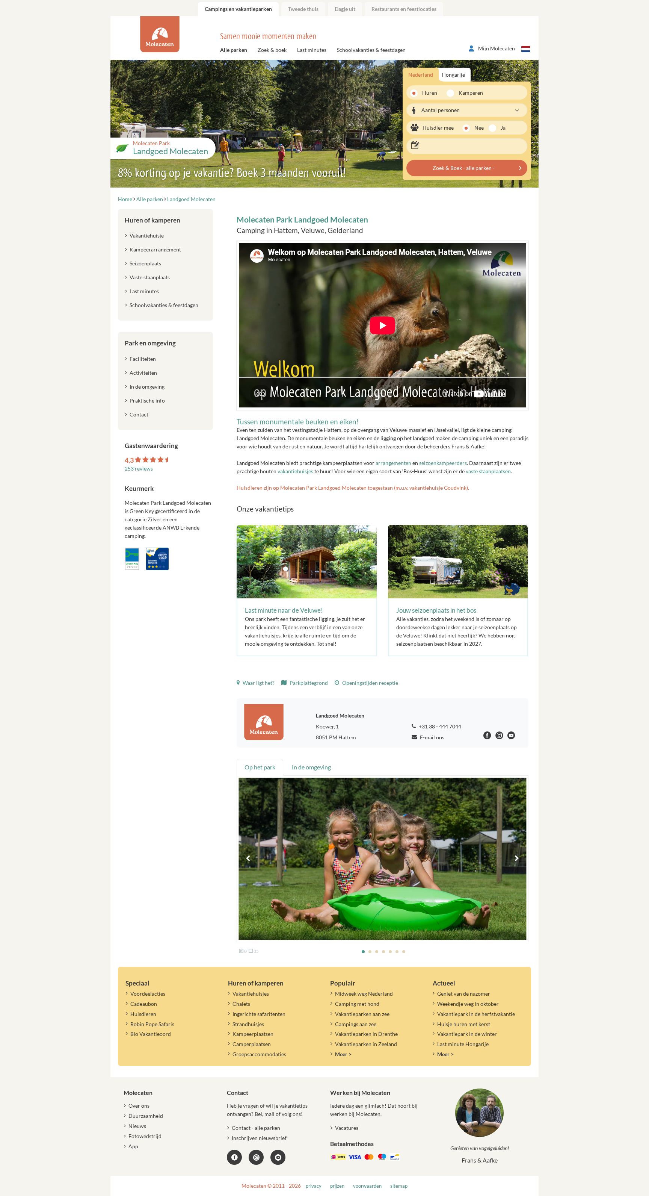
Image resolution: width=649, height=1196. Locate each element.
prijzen (337, 1186)
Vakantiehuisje (147, 235)
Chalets (241, 1004)
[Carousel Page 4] (383, 951)
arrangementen (393, 463)
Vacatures (346, 1128)
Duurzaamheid (145, 1116)
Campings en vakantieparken (238, 9)
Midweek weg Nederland (364, 993)
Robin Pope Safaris (152, 1024)
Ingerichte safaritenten (258, 1014)
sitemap (399, 1186)
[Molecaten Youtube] (511, 736)
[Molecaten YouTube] (277, 1157)
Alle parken (233, 50)
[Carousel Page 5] (390, 951)
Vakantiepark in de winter (467, 1034)
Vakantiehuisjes (250, 993)
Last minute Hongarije (463, 1044)
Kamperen (468, 92)
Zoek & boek (272, 50)
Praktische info (147, 400)
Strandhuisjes (248, 1024)
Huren (429, 92)
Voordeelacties (147, 993)
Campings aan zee (355, 1024)
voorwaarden (367, 1186)
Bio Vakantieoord (150, 1034)
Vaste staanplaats (150, 277)
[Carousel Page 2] (369, 951)
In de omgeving (147, 386)
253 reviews (139, 468)
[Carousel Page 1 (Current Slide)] (363, 951)
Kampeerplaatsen (252, 1034)
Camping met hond (357, 1004)
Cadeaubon (143, 1004)
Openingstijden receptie (369, 683)
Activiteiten (143, 372)
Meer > (343, 1054)
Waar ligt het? (258, 683)
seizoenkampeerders (443, 463)
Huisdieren (143, 1014)
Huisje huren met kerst (463, 1024)
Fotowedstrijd (144, 1136)
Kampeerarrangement (155, 249)
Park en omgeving (150, 343)
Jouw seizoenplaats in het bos (436, 610)
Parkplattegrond (308, 683)
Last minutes (311, 50)
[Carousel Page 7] (403, 951)
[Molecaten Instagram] (499, 736)
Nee (479, 127)
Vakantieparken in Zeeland (366, 1044)
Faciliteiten (143, 359)
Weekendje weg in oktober (468, 1004)
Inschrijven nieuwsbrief (259, 1138)
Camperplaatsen (251, 1044)
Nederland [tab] (420, 74)
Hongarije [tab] (453, 74)
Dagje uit (345, 9)
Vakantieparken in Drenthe (366, 1034)
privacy (313, 1186)
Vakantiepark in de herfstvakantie (476, 1014)
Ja (503, 127)
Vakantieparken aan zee (362, 1014)
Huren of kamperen (152, 220)
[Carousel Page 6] (396, 951)
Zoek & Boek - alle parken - (464, 168)
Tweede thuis (303, 9)
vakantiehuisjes (296, 471)
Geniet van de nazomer (463, 993)
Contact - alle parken (256, 1128)
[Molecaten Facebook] (487, 736)
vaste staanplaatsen (488, 471)
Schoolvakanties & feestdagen (371, 50)
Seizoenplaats (145, 263)
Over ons (138, 1105)
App (133, 1146)
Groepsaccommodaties (259, 1054)
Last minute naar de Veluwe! (284, 610)
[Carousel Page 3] (376, 951)
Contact (139, 414)
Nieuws (137, 1126)
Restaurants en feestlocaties (403, 9)
